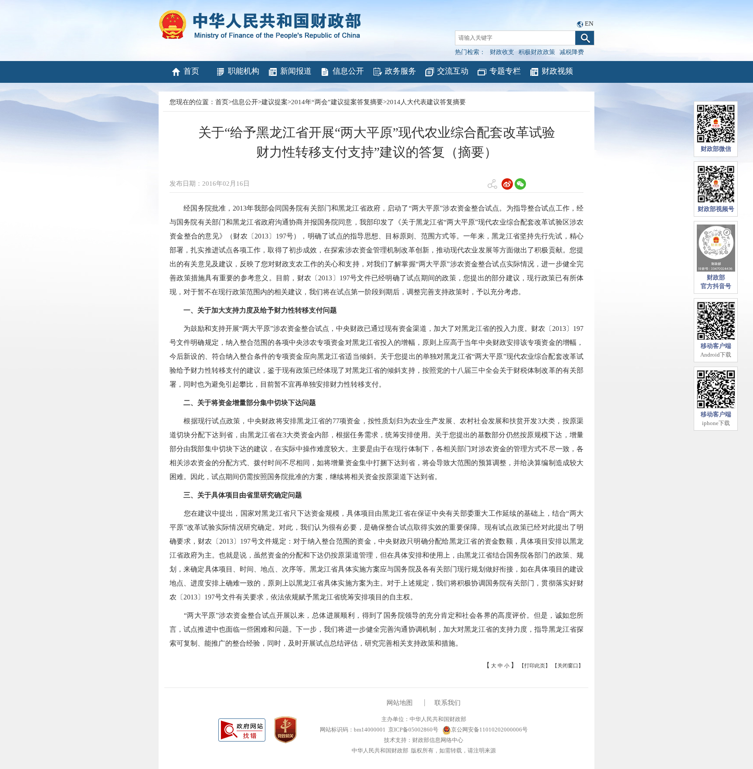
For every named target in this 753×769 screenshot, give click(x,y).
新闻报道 (296, 71)
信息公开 (348, 71)
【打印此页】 (534, 666)
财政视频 (557, 71)
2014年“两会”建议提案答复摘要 (337, 102)
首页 (191, 71)
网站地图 (400, 702)
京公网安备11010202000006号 (489, 729)
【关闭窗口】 (567, 666)
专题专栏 (505, 71)
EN (589, 23)
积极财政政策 (537, 52)
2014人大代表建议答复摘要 (426, 102)
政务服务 (400, 71)
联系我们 (447, 702)
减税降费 (572, 52)
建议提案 (274, 102)
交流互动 (452, 71)
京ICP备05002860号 (413, 729)
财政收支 (502, 52)
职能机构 (243, 71)
